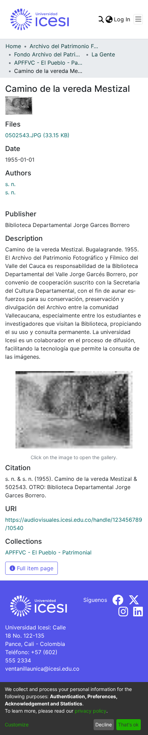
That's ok (128, 724)
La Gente (103, 54)
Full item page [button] (34, 568)
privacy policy (90, 711)
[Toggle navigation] (138, 19)
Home (13, 46)
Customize (17, 724)
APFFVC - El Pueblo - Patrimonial (48, 62)
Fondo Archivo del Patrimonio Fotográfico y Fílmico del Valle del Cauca (48, 54)
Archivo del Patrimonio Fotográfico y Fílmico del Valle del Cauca (64, 46)
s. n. (10, 184)
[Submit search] (100, 19)
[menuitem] (109, 19)
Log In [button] (122, 19)
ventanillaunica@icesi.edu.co (42, 668)
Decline (103, 724)
